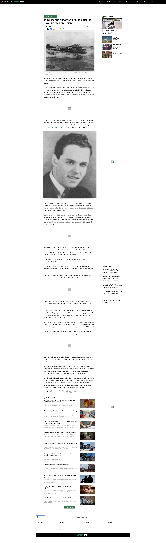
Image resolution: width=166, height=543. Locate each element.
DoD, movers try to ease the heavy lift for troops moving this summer (60, 444)
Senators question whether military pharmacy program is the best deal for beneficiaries (61, 400)
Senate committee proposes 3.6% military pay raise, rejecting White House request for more (59, 487)
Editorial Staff (87, 528)
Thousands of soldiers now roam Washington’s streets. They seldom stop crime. (112, 293)
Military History (50, 16)
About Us (110, 524)
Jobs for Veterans (112, 528)
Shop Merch (63, 530)
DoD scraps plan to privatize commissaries (56, 464)
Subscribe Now (160, 1)
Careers (109, 526)
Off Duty (128, 1)
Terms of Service (40, 526)
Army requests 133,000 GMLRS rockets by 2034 (116, 38)
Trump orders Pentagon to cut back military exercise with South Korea (117, 54)
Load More (69, 507)
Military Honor (152, 1)
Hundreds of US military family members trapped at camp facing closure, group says (111, 278)
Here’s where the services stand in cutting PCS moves (60, 432)
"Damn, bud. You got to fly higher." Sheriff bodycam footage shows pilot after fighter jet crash (117, 47)
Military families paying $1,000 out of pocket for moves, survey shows (60, 476)
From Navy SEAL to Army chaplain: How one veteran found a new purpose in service (112, 285)
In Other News (49, 397)
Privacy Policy (39, 524)
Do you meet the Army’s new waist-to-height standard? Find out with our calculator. (60, 422)
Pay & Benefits (102, 1)
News (96, 1)
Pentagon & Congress (119, 1)
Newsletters (63, 526)
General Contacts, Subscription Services (94, 526)
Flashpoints (110, 1)
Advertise (86, 524)
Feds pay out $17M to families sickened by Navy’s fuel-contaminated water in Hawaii (60, 454)
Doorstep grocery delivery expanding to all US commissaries (57, 498)
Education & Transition (136, 1)
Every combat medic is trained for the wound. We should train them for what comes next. (111, 271)
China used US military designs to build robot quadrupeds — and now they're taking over (111, 32)
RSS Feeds (63, 528)
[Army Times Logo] (19, 2)
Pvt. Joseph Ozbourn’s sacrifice (60, 127)
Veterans (145, 1)
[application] (112, 23)
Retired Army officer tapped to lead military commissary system (60, 411)
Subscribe (62, 524)
